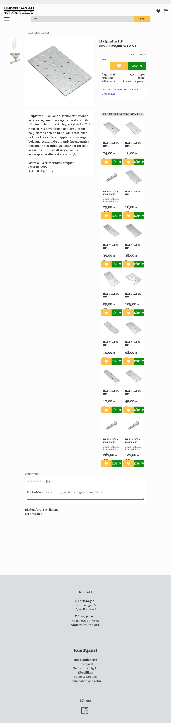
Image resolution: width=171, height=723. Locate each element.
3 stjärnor (34, 481)
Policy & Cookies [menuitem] (85, 676)
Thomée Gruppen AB (133, 81)
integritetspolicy (72, 578)
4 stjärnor (37, 481)
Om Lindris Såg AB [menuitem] (85, 668)
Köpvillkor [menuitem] (85, 672)
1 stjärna (28, 481)
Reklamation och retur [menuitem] (85, 681)
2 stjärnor (31, 481)
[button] (7, 19)
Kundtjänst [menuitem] (85, 664)
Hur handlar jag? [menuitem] (85, 659)
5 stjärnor (40, 481)
